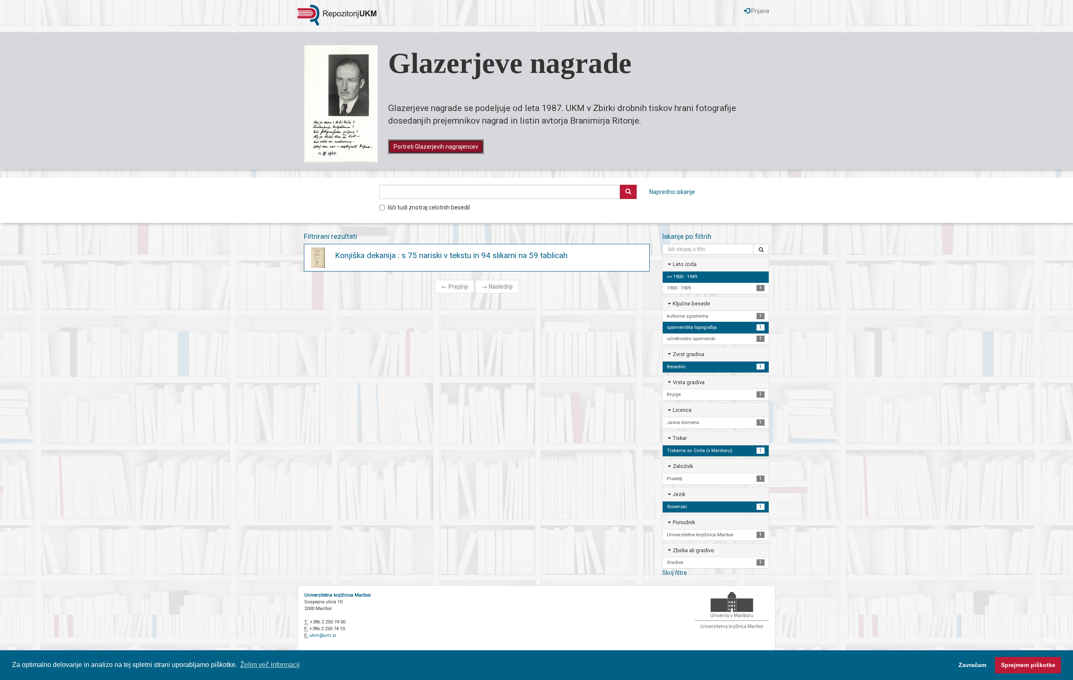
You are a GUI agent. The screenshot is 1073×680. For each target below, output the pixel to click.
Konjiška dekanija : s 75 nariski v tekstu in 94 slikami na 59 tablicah (451, 255)
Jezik (679, 494)
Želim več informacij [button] (270, 664)
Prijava (759, 11)
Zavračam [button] (972, 665)
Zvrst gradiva (688, 354)
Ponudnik (684, 522)
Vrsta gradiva (689, 382)
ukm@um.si (322, 635)
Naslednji (497, 286)
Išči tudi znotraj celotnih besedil (429, 207)
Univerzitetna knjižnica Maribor (337, 595)
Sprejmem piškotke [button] (1028, 665)
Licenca (682, 410)
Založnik (683, 466)
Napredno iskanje (672, 192)
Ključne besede (691, 303)
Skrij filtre (674, 572)
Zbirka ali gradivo (693, 550)
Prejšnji (454, 286)
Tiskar (680, 438)
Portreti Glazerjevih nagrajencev (436, 146)
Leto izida (685, 264)
